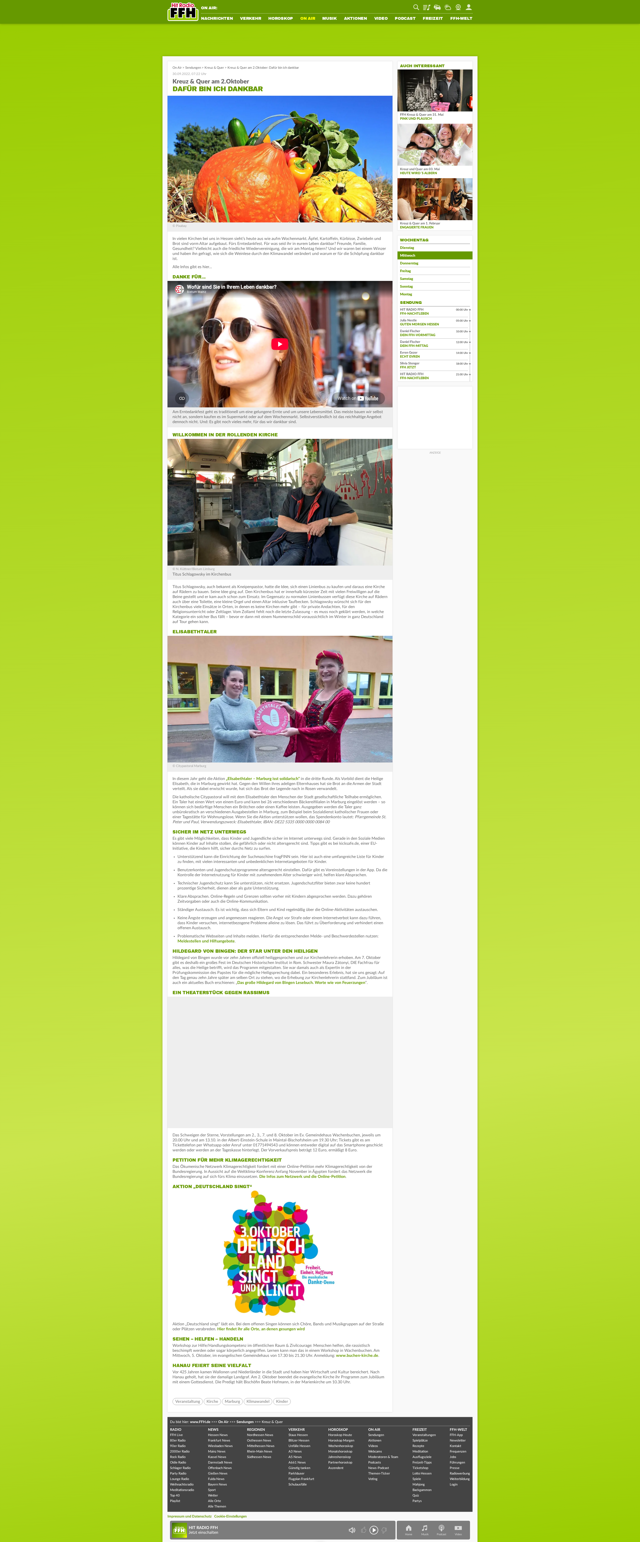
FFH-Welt (461, 18)
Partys (417, 1501)
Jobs (453, 1457)
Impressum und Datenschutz (190, 1516)
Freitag (405, 271)
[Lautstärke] (352, 1530)
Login (454, 1484)
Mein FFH (468, 5)
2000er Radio (180, 1451)
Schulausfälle (297, 1484)
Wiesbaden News (220, 1446)
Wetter (448, 5)
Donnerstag (409, 263)
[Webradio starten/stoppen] (374, 1530)
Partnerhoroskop (340, 1462)
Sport (212, 1490)
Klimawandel (258, 1402)
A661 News (297, 1462)
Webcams (375, 1451)
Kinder (282, 1402)
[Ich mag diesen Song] (364, 1530)
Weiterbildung (460, 1479)
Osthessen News (259, 1440)
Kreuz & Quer (214, 67)
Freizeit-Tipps (422, 1462)
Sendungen (193, 67)
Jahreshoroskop (339, 1457)
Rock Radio (178, 1457)
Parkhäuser (296, 1473)
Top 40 (175, 1495)
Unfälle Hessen (299, 1446)
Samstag (406, 279)
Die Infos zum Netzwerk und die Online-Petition (302, 1177)
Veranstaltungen (424, 1435)
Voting (373, 1479)
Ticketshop (420, 1468)
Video (381, 18)
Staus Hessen (298, 1435)
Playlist (426, 5)
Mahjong (418, 1484)
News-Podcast (378, 1468)
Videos (373, 1446)
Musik (329, 18)
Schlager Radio (180, 1468)
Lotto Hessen (422, 1473)
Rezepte (418, 1446)
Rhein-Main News (259, 1451)
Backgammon (422, 1490)
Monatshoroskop (340, 1451)
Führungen (457, 1462)
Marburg (232, 1402)
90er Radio (178, 1446)
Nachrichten (217, 18)
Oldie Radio (178, 1462)
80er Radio (178, 1440)
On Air (307, 18)
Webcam (458, 5)
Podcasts (374, 1462)
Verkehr (250, 18)
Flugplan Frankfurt (301, 1479)
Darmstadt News (220, 1462)
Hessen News (218, 1435)
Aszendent (336, 1468)
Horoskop (280, 18)
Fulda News (216, 1479)
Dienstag (407, 248)
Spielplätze (420, 1440)
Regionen (256, 1430)
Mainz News (217, 1451)
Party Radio (178, 1473)
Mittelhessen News (260, 1446)
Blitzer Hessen (298, 1440)
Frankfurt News (219, 1440)
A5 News (295, 1457)
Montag (406, 294)
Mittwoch (407, 255)
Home (408, 1534)
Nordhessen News (260, 1435)
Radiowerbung (460, 1473)
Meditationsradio (182, 1490)
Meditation (420, 1451)
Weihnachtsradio (182, 1484)
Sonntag (406, 286)
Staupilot (437, 5)
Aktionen (355, 18)
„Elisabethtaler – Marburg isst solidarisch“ (262, 779)
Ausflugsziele (422, 1457)
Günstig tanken (299, 1468)
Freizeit (433, 18)
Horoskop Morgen (341, 1440)
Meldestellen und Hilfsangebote (206, 941)
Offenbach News (220, 1468)
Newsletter (458, 1440)
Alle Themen (217, 1506)
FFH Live (176, 1435)
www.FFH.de (200, 1422)
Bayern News (217, 1484)
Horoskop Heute (340, 1435)
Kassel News (217, 1457)
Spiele (416, 1479)
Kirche (212, 1402)
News (213, 1430)
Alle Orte (214, 1501)
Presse (455, 1468)
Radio (175, 1430)
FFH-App (456, 1435)
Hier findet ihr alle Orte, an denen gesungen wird (261, 1329)
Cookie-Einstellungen (230, 1516)
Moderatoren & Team (383, 1457)
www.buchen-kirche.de (357, 1356)
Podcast (405, 18)
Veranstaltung (187, 1402)
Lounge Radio (179, 1479)
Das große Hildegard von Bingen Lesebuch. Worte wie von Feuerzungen (301, 983)
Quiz (415, 1495)
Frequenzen (458, 1451)
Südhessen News (259, 1457)
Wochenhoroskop (340, 1446)
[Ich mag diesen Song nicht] (383, 1530)
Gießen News (218, 1473)
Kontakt (455, 1446)
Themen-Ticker (379, 1473)
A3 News (295, 1451)
